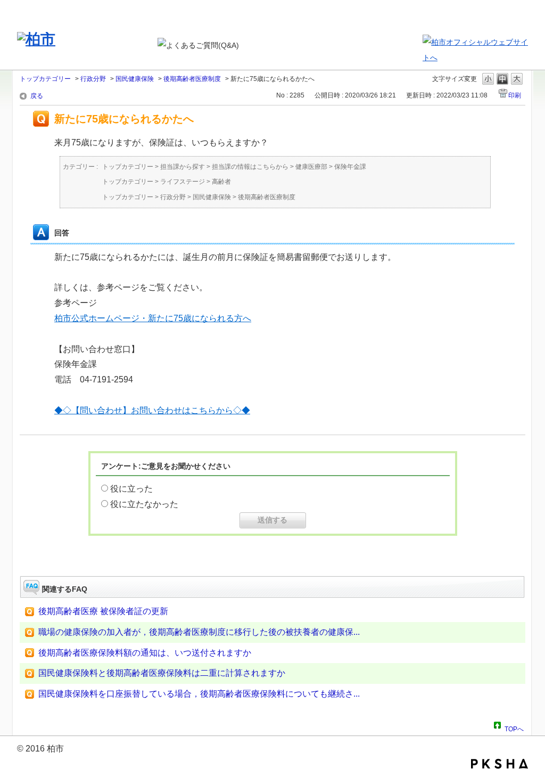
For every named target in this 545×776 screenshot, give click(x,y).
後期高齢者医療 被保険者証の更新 (103, 611)
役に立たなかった (144, 504)
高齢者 (221, 181)
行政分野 (93, 79)
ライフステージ (182, 181)
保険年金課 (350, 166)
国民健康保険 (134, 79)
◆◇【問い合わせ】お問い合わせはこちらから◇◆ (152, 410)
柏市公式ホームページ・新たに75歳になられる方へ (152, 318)
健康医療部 (311, 166)
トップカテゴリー (45, 79)
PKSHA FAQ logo (499, 764)
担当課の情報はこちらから (250, 166)
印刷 (514, 95)
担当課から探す (182, 166)
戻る (36, 96)
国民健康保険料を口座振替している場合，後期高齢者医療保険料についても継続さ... (199, 693)
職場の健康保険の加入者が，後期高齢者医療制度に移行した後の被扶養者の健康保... (199, 631)
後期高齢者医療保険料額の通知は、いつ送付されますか (144, 652)
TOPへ (514, 727)
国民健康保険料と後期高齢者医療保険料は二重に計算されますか (161, 672)
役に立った (131, 488)
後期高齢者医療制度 (192, 79)
